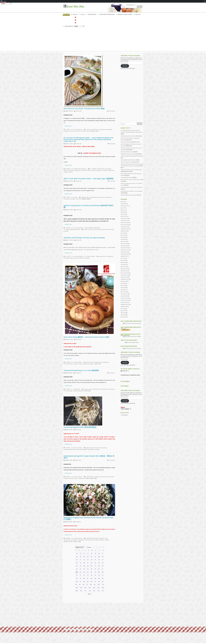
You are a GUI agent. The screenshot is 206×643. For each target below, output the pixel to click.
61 (102, 569)
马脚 (100, 364)
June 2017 (123, 210)
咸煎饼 (96, 364)
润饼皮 (91, 478)
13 (102, 550)
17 (87, 553)
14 (76, 553)
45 (102, 563)
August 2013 (124, 306)
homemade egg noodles (69, 449)
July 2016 (123, 233)
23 (80, 556)
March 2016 (123, 241)
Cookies (90, 229)
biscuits (86, 229)
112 (90, 590)
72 (84, 575)
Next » (89, 594)
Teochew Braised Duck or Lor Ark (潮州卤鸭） (82, 370)
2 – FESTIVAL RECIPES (91, 14)
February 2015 (124, 268)
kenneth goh (109, 129)
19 (95, 553)
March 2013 (123, 317)
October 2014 (124, 277)
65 (87, 572)
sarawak (104, 170)
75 (95, 575)
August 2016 (124, 231)
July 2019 (123, 201)
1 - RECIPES (67, 129)
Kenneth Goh (78, 111)
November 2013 (124, 300)
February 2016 (124, 243)
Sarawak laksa (110, 170)
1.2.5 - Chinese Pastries (76, 129)
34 (91, 559)
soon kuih (77, 131)
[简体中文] (79, 17)
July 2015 (123, 258)
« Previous (88, 547)
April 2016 (123, 239)
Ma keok (76, 364)
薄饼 (80, 541)
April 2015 (123, 264)
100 (99, 584)
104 (85, 587)
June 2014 (123, 285)
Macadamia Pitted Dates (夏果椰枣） (129, 152)
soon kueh (71, 131)
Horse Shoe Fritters (68, 364)
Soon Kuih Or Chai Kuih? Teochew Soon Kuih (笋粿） (85, 108)
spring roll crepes (73, 478)
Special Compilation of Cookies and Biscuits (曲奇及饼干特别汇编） (89, 206)
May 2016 (123, 237)
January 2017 (124, 220)
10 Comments (111, 460)
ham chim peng (104, 362)
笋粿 (91, 131)
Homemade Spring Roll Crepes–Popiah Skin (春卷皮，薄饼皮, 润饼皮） (89, 457)
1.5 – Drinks (82, 14)
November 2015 (124, 250)
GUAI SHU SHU (95, 129)
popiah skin (111, 476)
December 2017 (124, 206)
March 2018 (123, 203)
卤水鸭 (86, 390)
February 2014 (124, 294)
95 (79, 584)
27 (95, 556)
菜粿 (97, 131)
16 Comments (111, 111)
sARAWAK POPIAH (68, 541)
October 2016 (124, 227)
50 (91, 566)
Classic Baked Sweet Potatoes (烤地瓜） (130, 160)
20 (99, 553)
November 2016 (124, 224)
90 (91, 581)
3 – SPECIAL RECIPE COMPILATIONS (106, 14)
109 (77, 590)
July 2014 (123, 283)
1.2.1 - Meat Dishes (75, 389)
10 (89, 168)
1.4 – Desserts (74, 14)
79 (80, 578)
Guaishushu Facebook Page (130, 375)
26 (91, 556)
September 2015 (125, 254)
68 (99, 572)
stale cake (78, 199)
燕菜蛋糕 (84, 199)
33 (87, 559)
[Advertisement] (103, 39)
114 (98, 590)
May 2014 (123, 287)
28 (99, 556)
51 (95, 566)
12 (99, 550)
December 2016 (124, 222)
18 (91, 553)
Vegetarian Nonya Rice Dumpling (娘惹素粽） (131, 154)
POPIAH (96, 540)
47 (80, 566)
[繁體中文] (79, 20)
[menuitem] (205, 1)
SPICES (71, 172)
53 (102, 566)
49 (87, 566)
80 (84, 578)
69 (102, 572)
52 (99, 566)
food (106, 538)
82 (91, 578)
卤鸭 (89, 390)
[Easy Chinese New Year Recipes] (132, 323)
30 (76, 559)
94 (76, 584)
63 (80, 572)
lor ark (65, 390)
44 (99, 563)
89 (87, 581)
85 (102, 578)
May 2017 (123, 212)
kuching (87, 540)
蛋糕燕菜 (89, 199)
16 (84, 553)
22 (76, 556)
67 (95, 572)
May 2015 (123, 262)
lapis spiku (73, 258)
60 (99, 569)
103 (81, 587)
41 (87, 563)
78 (76, 578)
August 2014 (124, 281)
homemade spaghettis (81, 449)
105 (90, 587)
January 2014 (124, 296)
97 (87, 584)
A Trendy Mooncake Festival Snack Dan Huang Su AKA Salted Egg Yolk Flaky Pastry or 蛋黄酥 (132, 132)
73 (87, 575)
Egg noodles (89, 447)
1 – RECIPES (66, 14)
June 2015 (123, 260)
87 (80, 581)
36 (99, 559)
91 (95, 581)
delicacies (101, 538)
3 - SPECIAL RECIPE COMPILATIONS (92, 228)
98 (90, 584)
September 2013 (125, 304)
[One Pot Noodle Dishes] (132, 342)
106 (94, 587)
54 (76, 569)
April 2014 (123, 289)
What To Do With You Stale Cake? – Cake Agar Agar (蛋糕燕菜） (89, 178)
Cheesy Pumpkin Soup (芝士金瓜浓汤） (130, 162)
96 (83, 584)
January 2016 (124, 245)
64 (84, 572)
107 (98, 587)
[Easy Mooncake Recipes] (132, 348)
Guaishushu (102, 129)
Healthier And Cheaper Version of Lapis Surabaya (84, 238)
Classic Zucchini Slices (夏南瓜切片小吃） (130, 142)
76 (99, 575)
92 (99, 581)
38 (76, 563)
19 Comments (111, 373)
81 (87, 578)
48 (84, 566)
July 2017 (123, 208)
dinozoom (91, 629)
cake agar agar (93, 197)
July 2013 (123, 308)
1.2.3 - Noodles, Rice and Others (78, 168)
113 (94, 590)
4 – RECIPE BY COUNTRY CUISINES (124, 14)
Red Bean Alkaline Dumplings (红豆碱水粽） (131, 195)
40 (84, 563)
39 (80, 563)
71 (80, 575)
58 (91, 569)
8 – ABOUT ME (137, 14)
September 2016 (125, 229)
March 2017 (123, 216)
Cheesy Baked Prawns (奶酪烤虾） (129, 177)
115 (103, 590)
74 (91, 575)
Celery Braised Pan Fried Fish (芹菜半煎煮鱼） (132, 136)
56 (84, 569)
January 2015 (124, 271)
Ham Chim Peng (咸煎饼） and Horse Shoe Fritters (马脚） (87, 337)
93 (102, 581)
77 (102, 575)
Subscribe (124, 66)
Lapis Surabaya (80, 258)
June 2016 (123, 235)
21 (102, 553)
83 (95, 578)
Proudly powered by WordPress (71, 629)
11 (95, 550)
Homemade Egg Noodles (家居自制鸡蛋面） (81, 427)
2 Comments (112, 181)
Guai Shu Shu (75, 6)
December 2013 (124, 298)
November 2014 (124, 275)
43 (95, 563)
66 (91, 572)
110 (81, 590)
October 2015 (124, 252)
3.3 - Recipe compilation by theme (72, 229)
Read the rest (68, 126)
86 (76, 581)
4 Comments (112, 143)
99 (94, 584)
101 (103, 584)
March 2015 (123, 266)
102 (77, 587)
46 (76, 566)
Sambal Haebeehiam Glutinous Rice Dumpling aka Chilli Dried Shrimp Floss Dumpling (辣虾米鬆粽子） (132, 165)
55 (80, 569)
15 (80, 553)
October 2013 (124, 302)
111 (85, 590)
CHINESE (94, 168)
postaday (66, 131)
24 (84, 556)
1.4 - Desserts (74, 197)
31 (80, 559)
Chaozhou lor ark (88, 389)
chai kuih (89, 129)
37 (102, 559)
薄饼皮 (95, 478)
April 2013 (123, 315)
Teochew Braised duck (78, 390)
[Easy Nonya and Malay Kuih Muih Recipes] (132, 336)
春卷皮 (87, 478)
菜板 (94, 131)
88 (84, 581)
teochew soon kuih (85, 131)
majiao (80, 364)
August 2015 (124, 256)
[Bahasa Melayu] (79, 22)
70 (76, 575)
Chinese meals (95, 538)
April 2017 (123, 214)
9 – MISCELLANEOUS (68, 26)
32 (84, 559)
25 (87, 556)
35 (95, 559)
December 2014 (124, 273)
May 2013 (123, 312)
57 (87, 569)
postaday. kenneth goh (88, 364)
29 (102, 556)
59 (95, 569)
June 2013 (123, 310)
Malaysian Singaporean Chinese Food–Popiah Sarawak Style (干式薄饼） (89, 518)
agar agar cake (85, 197)
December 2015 (124, 247)
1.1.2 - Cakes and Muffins (77, 228)
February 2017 (124, 218)
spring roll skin (81, 478)
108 (103, 587)
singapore (66, 172)
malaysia (93, 170)
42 (91, 563)
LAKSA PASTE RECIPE (86, 170)
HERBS (65, 170)
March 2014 (123, 291)
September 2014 (125, 279)
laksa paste (77, 170)
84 (99, 578)
